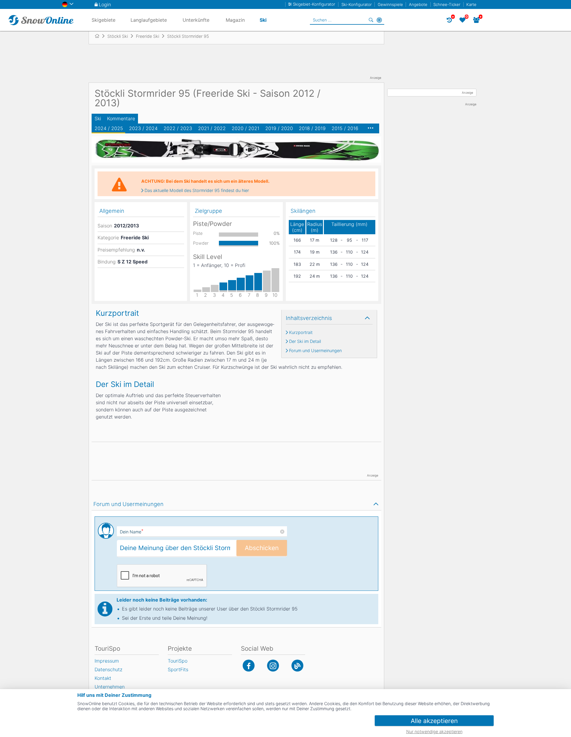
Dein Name (131, 531)
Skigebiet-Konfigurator (314, 4)
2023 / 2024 (143, 128)
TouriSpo (177, 661)
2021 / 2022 (212, 128)
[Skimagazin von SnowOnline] (297, 666)
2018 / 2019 (312, 128)
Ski (98, 118)
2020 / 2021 (245, 128)
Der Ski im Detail (305, 341)
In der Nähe (379, 20)
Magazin (235, 20)
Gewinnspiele (390, 4)
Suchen (371, 20)
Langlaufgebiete (149, 20)
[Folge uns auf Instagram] (273, 666)
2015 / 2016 (345, 128)
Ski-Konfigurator (356, 4)
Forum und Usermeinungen (315, 351)
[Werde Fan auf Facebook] (249, 666)
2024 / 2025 (109, 128)
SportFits (178, 669)
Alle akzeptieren (434, 720)
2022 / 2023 (178, 128)
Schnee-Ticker (446, 4)
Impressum (107, 661)
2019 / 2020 (279, 128)
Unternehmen (110, 687)
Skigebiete (103, 20)
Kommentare (121, 118)
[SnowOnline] (41, 20)
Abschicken (262, 548)
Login (105, 4)
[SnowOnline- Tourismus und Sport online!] (99, 36)
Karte (471, 4)
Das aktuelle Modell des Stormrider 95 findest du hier (197, 190)
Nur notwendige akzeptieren (434, 731)
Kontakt (103, 678)
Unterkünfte (196, 20)
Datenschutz (108, 669)
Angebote (418, 4)
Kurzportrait (301, 332)
